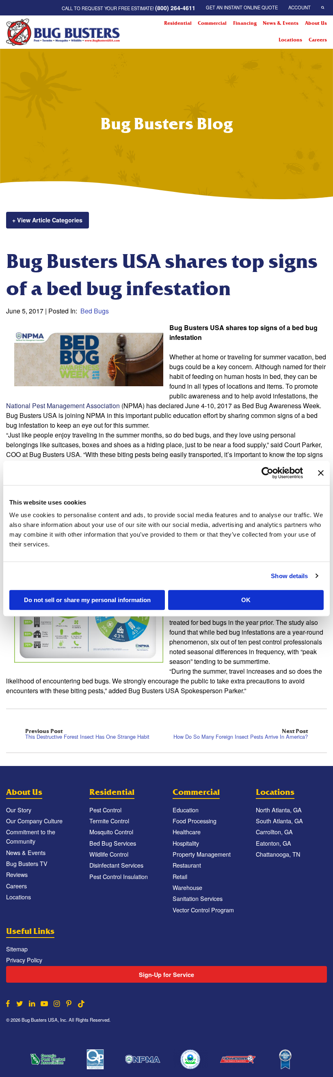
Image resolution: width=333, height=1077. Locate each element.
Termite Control (109, 820)
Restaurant (187, 865)
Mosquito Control (111, 831)
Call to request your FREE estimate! (128, 8)
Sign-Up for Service (166, 974)
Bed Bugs (94, 310)
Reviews (17, 874)
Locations (290, 40)
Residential (178, 23)
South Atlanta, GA (279, 820)
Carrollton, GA (274, 831)
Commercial (212, 23)
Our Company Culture (34, 820)
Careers (318, 40)
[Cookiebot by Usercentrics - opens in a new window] (267, 473)
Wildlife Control (108, 854)
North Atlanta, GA (279, 809)
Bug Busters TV (27, 863)
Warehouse (187, 887)
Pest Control (105, 809)
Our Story (18, 809)
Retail (180, 876)
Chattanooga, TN (278, 854)
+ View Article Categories (47, 220)
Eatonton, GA (273, 843)
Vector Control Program (203, 909)
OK (246, 599)
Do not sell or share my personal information (87, 599)
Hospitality (186, 843)
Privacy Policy (24, 959)
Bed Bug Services (112, 843)
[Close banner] (321, 473)
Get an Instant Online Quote (242, 7)
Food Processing (194, 820)
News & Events (280, 23)
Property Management (202, 854)
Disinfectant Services (116, 865)
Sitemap (17, 948)
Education (186, 809)
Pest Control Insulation (118, 876)
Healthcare (187, 831)
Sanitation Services (198, 898)
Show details (289, 575)
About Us (316, 23)
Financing (245, 23)
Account (299, 7)
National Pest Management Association (63, 405)
